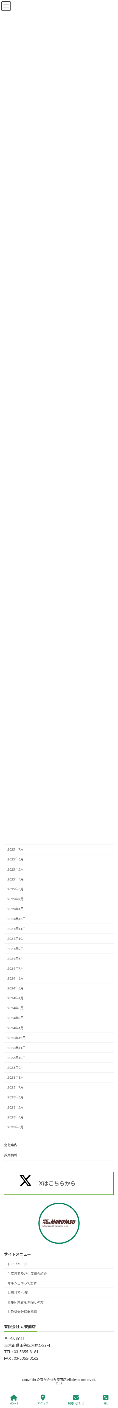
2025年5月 (15, 869)
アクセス (42, 1403)
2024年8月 (15, 959)
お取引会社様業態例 (22, 1311)
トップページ (17, 1264)
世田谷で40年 (17, 1293)
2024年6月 (15, 978)
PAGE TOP (109, 1382)
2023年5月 (15, 1107)
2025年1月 (15, 909)
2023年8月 (15, 1077)
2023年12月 (16, 1038)
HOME (14, 1403)
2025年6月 (15, 859)
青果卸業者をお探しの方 (25, 1302)
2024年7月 (15, 968)
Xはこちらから (57, 1183)
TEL (106, 1403)
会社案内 (10, 1145)
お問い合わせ (76, 1403)
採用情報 (10, 1155)
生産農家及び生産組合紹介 (27, 1273)
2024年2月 (15, 1018)
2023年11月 (16, 1048)
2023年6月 (15, 1097)
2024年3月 (15, 1008)
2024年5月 (15, 988)
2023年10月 (16, 1058)
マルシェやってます (21, 1283)
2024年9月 (15, 949)
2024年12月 (16, 919)
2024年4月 (15, 998)
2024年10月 (16, 939)
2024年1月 (15, 1028)
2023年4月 (15, 1117)
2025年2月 (15, 899)
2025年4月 (15, 879)
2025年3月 (15, 889)
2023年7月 (15, 1087)
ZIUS (59, 1383)
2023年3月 (15, 1127)
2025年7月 (15, 849)
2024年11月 (16, 929)
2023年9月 (15, 1067)
